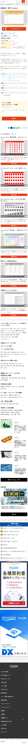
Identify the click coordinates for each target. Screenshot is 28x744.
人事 (10, 378)
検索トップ (18, 4)
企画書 (3, 76)
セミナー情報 (4, 685)
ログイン (20, 2)
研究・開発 (13, 414)
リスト (18, 328)
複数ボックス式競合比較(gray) (9, 261)
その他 (5, 367)
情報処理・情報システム (14, 395)
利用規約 (3, 714)
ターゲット (7, 332)
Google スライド (5, 356)
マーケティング (16, 38)
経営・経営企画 (4, 363)
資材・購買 (9, 403)
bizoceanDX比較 (4, 671)
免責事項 (3, 710)
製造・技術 (21, 365)
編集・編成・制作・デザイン (15, 397)
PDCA (2, 332)
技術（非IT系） (4, 395)
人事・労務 (12, 365)
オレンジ (14, 78)
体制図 (17, 334)
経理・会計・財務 (5, 365)
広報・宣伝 (23, 378)
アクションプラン (5, 328)
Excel (8, 352)
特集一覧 (14, 514)
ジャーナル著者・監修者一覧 (7, 696)
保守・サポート (4, 397)
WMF (18, 352)
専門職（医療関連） (18, 410)
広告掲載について (4, 717)
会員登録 (23, 2)
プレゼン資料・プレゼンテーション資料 (14, 76)
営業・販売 (11, 363)
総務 (7, 378)
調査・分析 (12, 334)
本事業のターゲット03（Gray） (9, 290)
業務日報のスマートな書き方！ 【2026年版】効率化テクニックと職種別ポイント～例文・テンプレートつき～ (20, 429)
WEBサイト (3, 330)
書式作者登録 (4, 693)
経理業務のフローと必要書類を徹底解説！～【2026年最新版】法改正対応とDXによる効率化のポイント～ (20, 444)
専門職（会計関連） (5, 412)
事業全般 (6, 380)
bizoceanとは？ (4, 689)
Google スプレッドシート (21, 354)
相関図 (16, 330)
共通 (2, 367)
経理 (13, 378)
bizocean (2, 4)
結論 (11, 328)
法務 (17, 365)
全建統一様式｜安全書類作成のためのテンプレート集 (14, 507)
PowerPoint (13, 352)
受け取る (24, 742)
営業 (20, 386)
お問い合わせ (4, 728)
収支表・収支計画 (5, 334)
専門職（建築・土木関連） (7, 410)
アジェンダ (23, 328)
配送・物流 (15, 403)
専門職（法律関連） (15, 412)
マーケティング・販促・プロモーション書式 (11, 80)
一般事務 (3, 378)
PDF (2, 352)
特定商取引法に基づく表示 (6, 721)
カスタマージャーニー (16, 332)
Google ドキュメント (9, 354)
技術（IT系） (4, 388)
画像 (2, 354)
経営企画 (8, 386)
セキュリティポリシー (5, 703)
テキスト (22, 352)
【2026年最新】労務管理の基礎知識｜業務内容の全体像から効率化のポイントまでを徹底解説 (20, 471)
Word (5, 352)
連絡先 (16, 336)
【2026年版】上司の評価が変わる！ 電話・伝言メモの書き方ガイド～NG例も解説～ (20, 458)
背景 (24, 76)
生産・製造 (3, 403)
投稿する (14, 118)
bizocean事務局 (7, 95)
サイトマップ (4, 732)
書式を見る (14, 163)
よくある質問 (4, 725)
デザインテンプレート (6, 336)
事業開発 (3, 386)
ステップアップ (10, 330)
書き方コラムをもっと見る (14, 479)
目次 (23, 330)
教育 (2, 380)
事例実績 (24, 332)
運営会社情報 (4, 700)
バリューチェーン (5, 338)
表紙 (20, 330)
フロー (14, 328)
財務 (16, 378)
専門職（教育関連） (5, 414)
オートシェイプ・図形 (6, 78)
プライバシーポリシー (5, 707)
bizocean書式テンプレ (10, 4)
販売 (23, 386)
